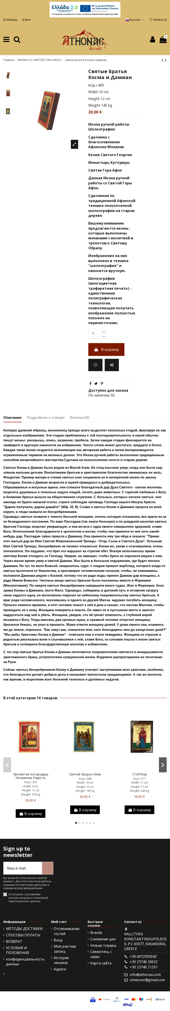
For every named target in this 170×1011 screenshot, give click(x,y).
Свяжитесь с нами (101, 954)
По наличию (99, 395)
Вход (58, 940)
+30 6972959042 (143, 956)
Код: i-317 (139, 778)
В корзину (110, 349)
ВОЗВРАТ (14, 941)
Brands (96, 932)
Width (93, 91)
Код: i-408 (85, 778)
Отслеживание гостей (66, 931)
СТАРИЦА (139, 774)
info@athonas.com (145, 974)
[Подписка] (47, 868)
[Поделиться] (90, 383)
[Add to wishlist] (95, 365)
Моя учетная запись (65, 949)
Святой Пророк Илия (85, 774)
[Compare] (30, 768)
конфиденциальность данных (25, 961)
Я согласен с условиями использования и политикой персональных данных (28, 898)
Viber (27, 20)
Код (91, 85)
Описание (12, 417)
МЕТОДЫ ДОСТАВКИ (24, 928)
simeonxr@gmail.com (147, 979)
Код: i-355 (30, 782)
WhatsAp (12, 20)
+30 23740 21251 (144, 967)
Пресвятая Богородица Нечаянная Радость (30, 776)
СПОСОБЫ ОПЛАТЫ (23, 935)
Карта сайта (100, 963)
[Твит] (96, 383)
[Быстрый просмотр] (37, 768)
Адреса (60, 969)
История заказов (61, 960)
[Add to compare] (112, 365)
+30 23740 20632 (144, 961)
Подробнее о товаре (46, 417)
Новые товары (103, 945)
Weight (94, 105)
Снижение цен (103, 939)
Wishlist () (160, 20)
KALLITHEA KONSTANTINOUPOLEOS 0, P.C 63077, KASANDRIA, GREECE (145, 941)
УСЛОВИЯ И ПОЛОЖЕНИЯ (17, 950)
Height (94, 98)
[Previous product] (163, 60)
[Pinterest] (102, 383)
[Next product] (166, 60)
